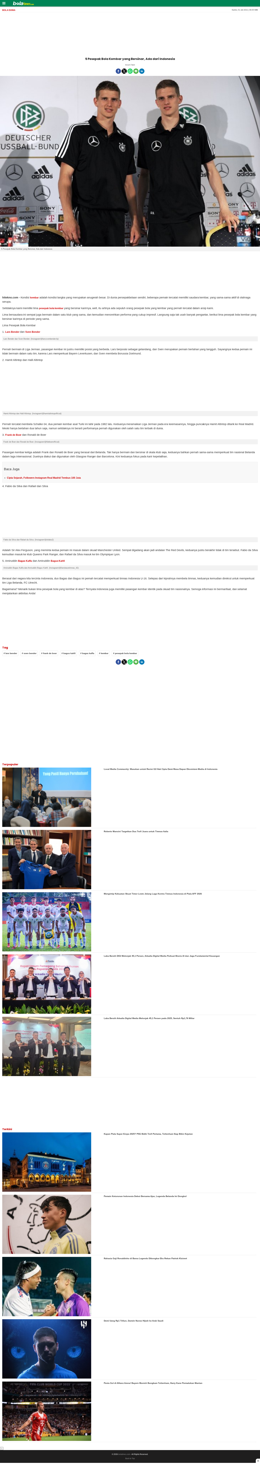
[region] (130, 34)
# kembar (103, 653)
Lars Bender (12, 332)
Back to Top (130, 1458)
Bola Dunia (8, 10)
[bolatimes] (23, 4)
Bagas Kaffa (25, 561)
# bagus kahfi (69, 653)
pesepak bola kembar (51, 308)
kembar (34, 297)
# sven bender (29, 653)
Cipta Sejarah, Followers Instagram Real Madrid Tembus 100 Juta (44, 478)
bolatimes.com (124, 1454)
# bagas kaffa (87, 653)
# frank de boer (49, 653)
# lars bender (10, 653)
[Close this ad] (258, 1461)
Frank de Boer (13, 435)
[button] (4, 3)
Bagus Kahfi (58, 561)
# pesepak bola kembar (125, 653)
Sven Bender (32, 332)
